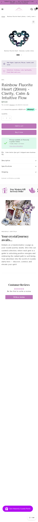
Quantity (4, 114)
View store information (16, 146)
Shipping (12, 105)
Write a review (19, 297)
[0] (34, 9)
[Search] (31, 9)
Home (3, 16)
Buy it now (19, 132)
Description (6, 160)
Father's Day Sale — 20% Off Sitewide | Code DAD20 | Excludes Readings (19, 2)
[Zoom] (33, 21)
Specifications (7, 166)
